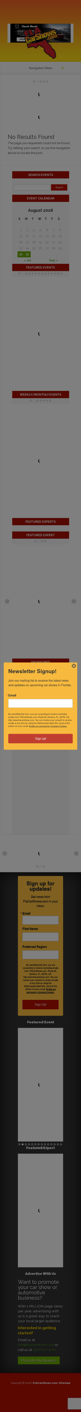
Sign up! (40, 738)
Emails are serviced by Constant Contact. (48, 725)
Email (12, 695)
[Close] (74, 665)
